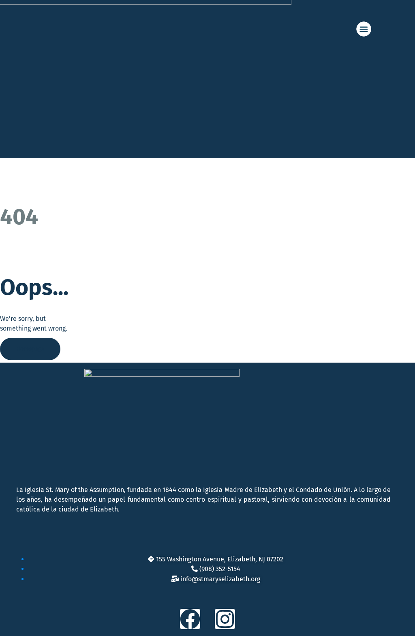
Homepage (30, 349)
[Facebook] (190, 619)
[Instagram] (225, 619)
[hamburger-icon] (369, 29)
